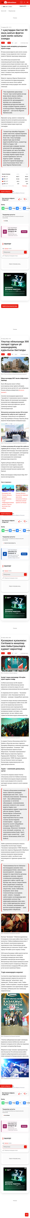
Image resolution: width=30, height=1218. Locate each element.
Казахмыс (7, 1115)
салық (6, 220)
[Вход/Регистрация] (24, 2)
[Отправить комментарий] (25, 252)
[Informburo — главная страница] (10, 2)
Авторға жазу (25, 42)
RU (27, 2)
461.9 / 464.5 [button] (7, 6)
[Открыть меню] (2, 2)
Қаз (9, 42)
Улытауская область (10, 543)
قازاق (16, 42)
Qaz (12, 42)
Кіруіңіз (6, 248)
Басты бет (3, 11)
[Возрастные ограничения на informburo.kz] (21, 2)
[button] (24, 6)
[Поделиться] (26, 1214)
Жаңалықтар (12, 11)
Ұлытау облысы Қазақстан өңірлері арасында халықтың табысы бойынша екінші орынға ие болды (22, 497)
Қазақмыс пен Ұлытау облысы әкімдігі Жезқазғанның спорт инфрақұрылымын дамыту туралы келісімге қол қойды (8, 500)
